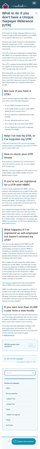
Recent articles (11, 393)
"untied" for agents (13, 415)
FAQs (8, 420)
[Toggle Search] (33, 373)
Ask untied (19, 358)
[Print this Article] (36, 13)
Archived (9, 425)
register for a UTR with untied (24, 198)
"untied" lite (10, 404)
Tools (8, 409)
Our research (6, 283)
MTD (8, 388)
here (13, 166)
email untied (10, 328)
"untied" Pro (10, 399)
